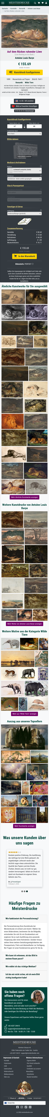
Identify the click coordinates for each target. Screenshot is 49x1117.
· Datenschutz (7, 1069)
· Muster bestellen (31, 1077)
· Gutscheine (30, 1074)
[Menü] (2, 3)
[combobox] (24, 133)
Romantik (22, 9)
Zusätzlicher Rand (12, 131)
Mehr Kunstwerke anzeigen (25, 826)
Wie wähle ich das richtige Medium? (21, 966)
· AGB (5, 1066)
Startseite (5, 9)
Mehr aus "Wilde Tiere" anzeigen (24, 714)
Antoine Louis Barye (34, 9)
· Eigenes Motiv (31, 1061)
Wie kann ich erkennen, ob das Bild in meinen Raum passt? (21, 957)
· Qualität (29, 1066)
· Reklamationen (8, 1074)
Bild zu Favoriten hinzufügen (26, 106)
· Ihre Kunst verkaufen (33, 1063)
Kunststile (13, 9)
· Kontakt (6, 1061)
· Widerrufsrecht (8, 1071)
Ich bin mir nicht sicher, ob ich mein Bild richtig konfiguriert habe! (23, 976)
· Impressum (7, 1063)
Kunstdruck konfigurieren (26, 72)
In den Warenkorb (26, 256)
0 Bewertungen (29, 111)
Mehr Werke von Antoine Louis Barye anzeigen (24, 624)
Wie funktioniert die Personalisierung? (22, 918)
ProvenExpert (16, 882)
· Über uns (6, 1077)
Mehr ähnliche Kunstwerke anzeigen (24, 497)
